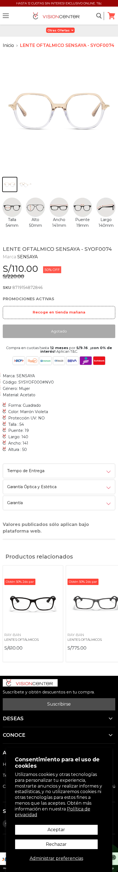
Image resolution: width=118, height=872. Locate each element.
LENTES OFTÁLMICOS (21, 639)
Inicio (8, 45)
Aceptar (56, 829)
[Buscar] (99, 16)
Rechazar (56, 844)
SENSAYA (27, 256)
